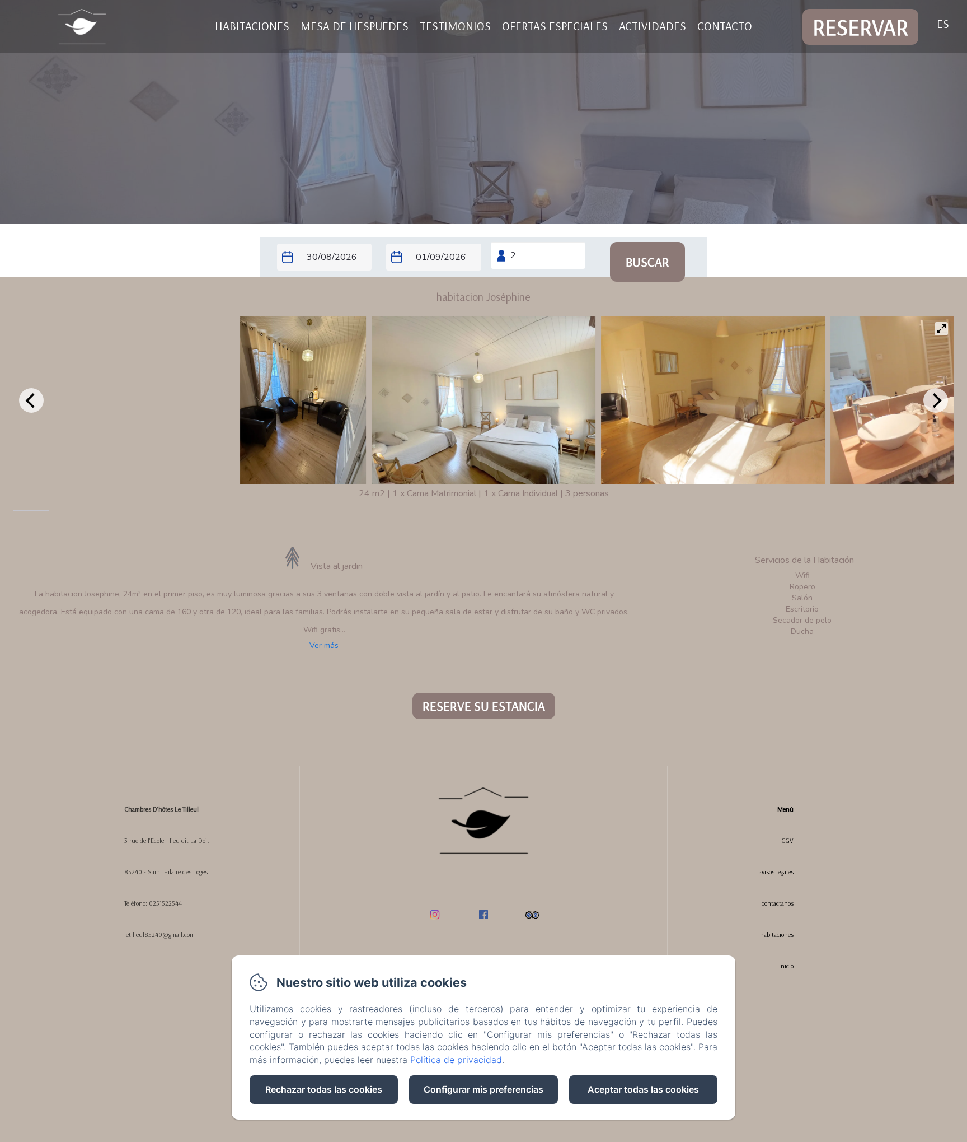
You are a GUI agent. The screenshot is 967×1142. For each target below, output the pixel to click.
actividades (652, 25)
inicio (786, 966)
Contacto (724, 25)
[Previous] (31, 400)
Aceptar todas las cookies (643, 1089)
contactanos (778, 903)
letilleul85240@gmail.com (159, 934)
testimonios (455, 25)
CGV (787, 840)
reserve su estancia (484, 706)
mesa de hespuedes (355, 25)
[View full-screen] (941, 328)
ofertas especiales (555, 25)
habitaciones (252, 25)
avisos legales (776, 872)
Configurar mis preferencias (483, 1089)
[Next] (935, 400)
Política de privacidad (456, 1059)
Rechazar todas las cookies (323, 1089)
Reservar (860, 27)
